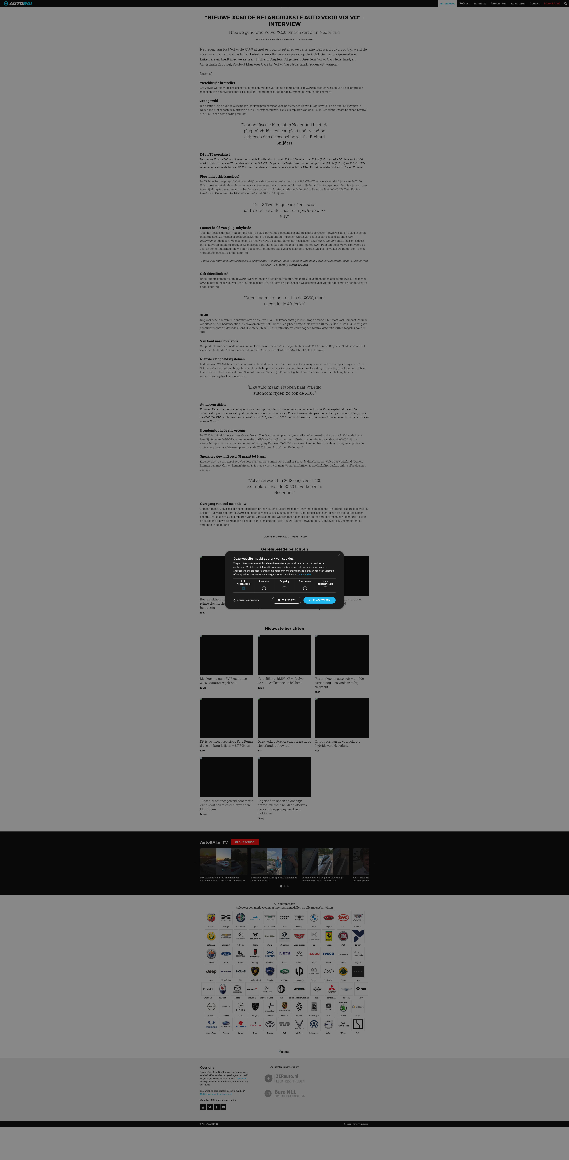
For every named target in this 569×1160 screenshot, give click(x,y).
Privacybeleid (305, 574)
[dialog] (284, 580)
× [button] (339, 555)
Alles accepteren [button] (319, 600)
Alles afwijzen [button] (287, 600)
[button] (246, 600)
